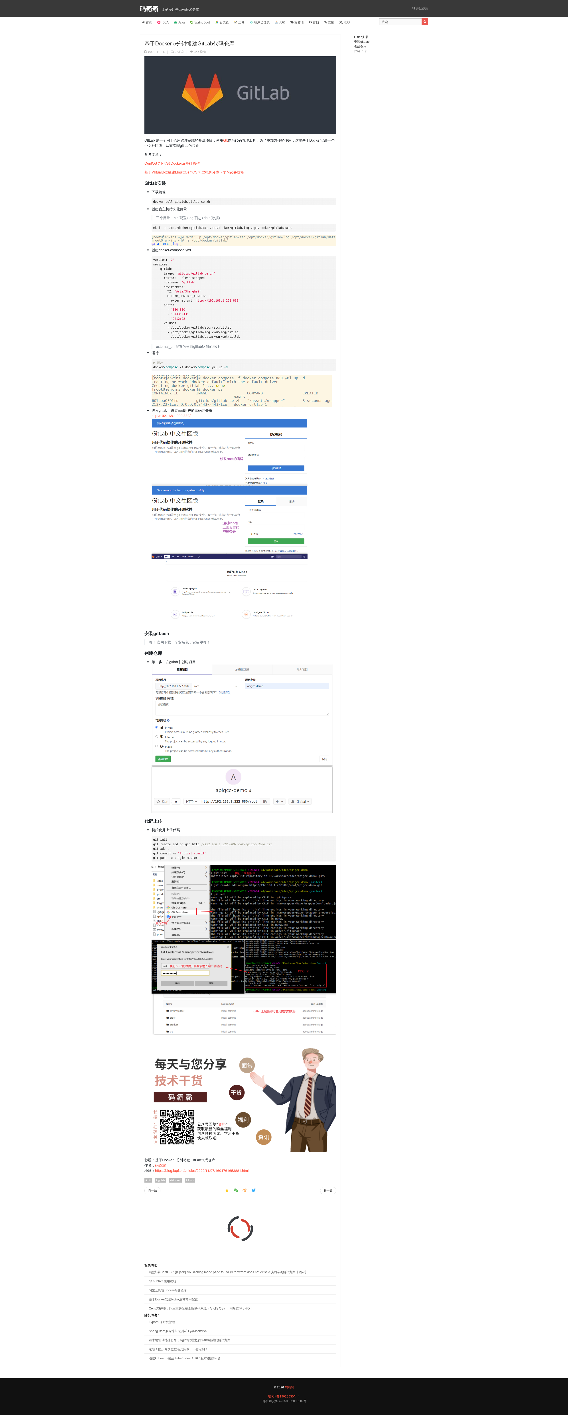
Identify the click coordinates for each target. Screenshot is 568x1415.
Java (181, 22)
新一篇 (328, 1190)
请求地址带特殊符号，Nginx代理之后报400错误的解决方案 (190, 1340)
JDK (282, 22)
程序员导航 (262, 22)
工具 (241, 22)
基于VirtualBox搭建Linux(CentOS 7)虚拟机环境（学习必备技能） (196, 172)
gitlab (161, 1180)
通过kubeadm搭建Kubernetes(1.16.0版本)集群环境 (184, 1358)
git (149, 1180)
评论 (179, 51)
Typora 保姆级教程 (162, 1321)
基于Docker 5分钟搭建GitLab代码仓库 (189, 43)
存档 (315, 22)
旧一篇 (152, 1190)
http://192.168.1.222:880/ (171, 415)
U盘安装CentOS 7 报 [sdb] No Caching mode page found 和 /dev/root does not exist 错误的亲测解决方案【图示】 (228, 1272)
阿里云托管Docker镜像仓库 (168, 1290)
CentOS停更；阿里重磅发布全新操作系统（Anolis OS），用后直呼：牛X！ (201, 1308)
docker (176, 1180)
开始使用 (421, 8)
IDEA (165, 22)
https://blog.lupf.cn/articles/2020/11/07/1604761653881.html (202, 1170)
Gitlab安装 (361, 37)
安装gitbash (362, 41)
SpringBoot (202, 22)
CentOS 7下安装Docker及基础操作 (172, 163)
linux (190, 1180)
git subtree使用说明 (162, 1281)
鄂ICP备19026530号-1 (284, 1396)
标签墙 (299, 22)
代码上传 (360, 51)
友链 (330, 22)
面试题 (224, 22)
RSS (346, 22)
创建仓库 (360, 46)
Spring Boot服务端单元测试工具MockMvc (178, 1331)
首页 (148, 22)
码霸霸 (150, 8)
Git (225, 140)
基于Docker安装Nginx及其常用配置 (173, 1299)
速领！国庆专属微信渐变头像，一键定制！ (178, 1349)
